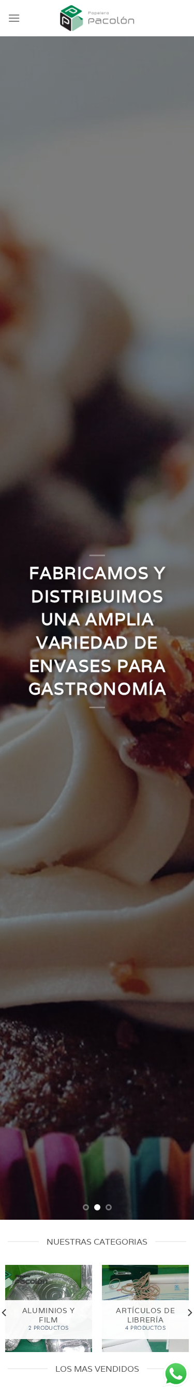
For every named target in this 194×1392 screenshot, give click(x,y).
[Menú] (14, 18)
